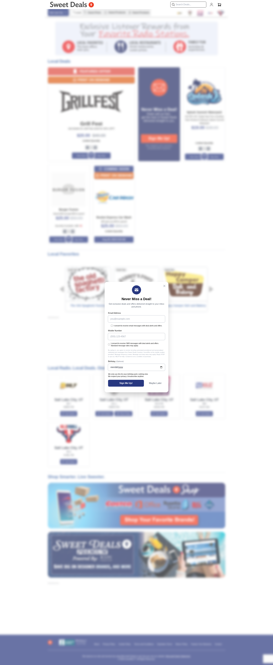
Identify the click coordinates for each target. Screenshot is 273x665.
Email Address (114, 313)
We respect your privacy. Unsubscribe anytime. (126, 376)
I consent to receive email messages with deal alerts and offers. (138, 326)
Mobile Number (115, 330)
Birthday (116, 361)
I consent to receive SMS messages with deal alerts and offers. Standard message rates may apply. (135, 344)
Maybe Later (155, 383)
